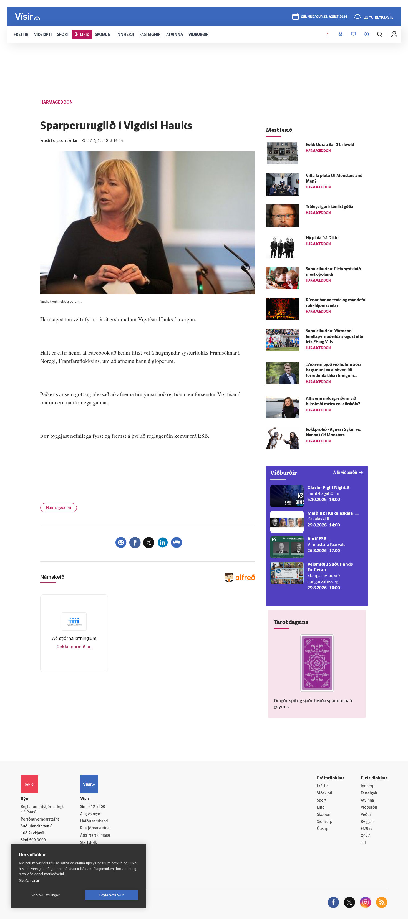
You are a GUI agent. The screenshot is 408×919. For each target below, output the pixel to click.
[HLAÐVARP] (341, 34)
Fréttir (322, 786)
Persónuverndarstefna (40, 819)
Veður (366, 815)
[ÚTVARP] (367, 34)
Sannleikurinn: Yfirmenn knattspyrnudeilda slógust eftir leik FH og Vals (335, 337)
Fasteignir (369, 793)
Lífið (321, 808)
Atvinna (367, 801)
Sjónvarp (324, 822)
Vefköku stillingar (45, 895)
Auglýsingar (90, 814)
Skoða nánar (29, 881)
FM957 (367, 829)
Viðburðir (369, 808)
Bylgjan (367, 822)
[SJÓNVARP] (354, 34)
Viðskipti (324, 793)
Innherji (367, 786)
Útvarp (322, 829)
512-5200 (97, 807)
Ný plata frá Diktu (322, 238)
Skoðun (323, 815)
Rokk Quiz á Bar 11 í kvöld (330, 145)
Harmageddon (58, 508)
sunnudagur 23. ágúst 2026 (324, 17)
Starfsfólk (88, 843)
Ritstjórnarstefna (94, 828)
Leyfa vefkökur (111, 895)
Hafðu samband (94, 821)
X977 (365, 836)
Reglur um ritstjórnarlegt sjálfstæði (42, 809)
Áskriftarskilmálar (95, 836)
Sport (321, 801)
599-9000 (37, 840)
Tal (363, 843)
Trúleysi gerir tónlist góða (329, 207)
